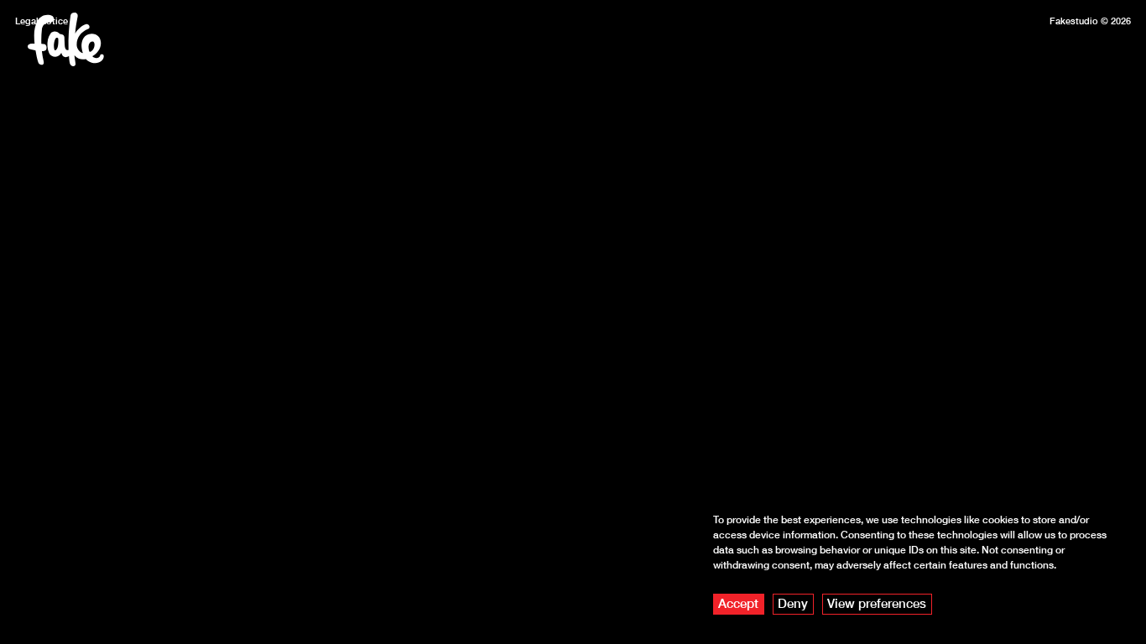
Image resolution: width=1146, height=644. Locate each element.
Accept (738, 603)
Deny (793, 603)
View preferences (876, 603)
